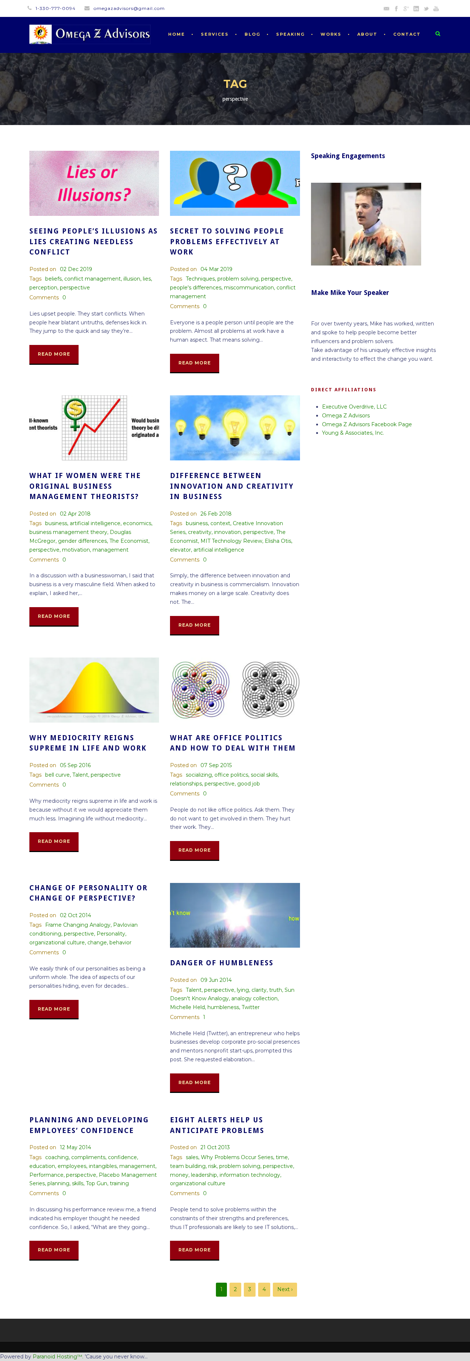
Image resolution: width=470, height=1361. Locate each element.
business (56, 523)
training (119, 1183)
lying (243, 990)
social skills (264, 775)
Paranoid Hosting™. (58, 1356)
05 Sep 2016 (75, 765)
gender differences (82, 541)
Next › (285, 1289)
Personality (111, 933)
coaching (57, 1157)
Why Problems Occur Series (237, 1157)
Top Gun (96, 1183)
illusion (131, 278)
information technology (250, 1175)
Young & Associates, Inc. (353, 433)
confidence (122, 1157)
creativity (200, 532)
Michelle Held (187, 1007)
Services (215, 34)
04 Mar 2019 (216, 269)
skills (77, 1183)
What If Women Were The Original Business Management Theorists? (85, 486)
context (220, 523)
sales (192, 1157)
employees (72, 1166)
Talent (80, 775)
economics (137, 523)
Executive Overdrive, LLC (354, 406)
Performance (46, 1175)
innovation (227, 532)
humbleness (223, 1007)
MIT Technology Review (231, 541)
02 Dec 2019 (76, 269)
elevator (180, 549)
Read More (54, 354)
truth (275, 990)
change (97, 942)
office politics (231, 775)
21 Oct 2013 (215, 1147)
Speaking (290, 34)
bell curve (57, 775)
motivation (76, 549)
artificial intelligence (95, 523)
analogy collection (254, 998)
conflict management (92, 278)
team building (188, 1166)
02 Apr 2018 (75, 513)
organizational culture (57, 942)
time (282, 1157)
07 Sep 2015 (216, 765)
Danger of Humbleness (222, 963)
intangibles (103, 1166)
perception (43, 287)
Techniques (200, 278)
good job (248, 783)
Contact (407, 34)
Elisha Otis (278, 541)
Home (176, 34)
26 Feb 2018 (216, 513)
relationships (186, 783)
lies (147, 278)
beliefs (53, 278)
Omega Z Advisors (346, 415)
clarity (259, 990)
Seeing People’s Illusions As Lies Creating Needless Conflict (93, 241)
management (111, 549)
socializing (199, 775)
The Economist (128, 541)
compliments (88, 1157)
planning (58, 1183)
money (179, 1175)
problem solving (237, 278)
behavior (120, 942)
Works (331, 34)
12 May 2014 (75, 1147)
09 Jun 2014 (216, 980)
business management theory (68, 532)
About (367, 34)
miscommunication (249, 287)
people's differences (195, 287)
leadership (204, 1175)
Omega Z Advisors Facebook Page (367, 424)
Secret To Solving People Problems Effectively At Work (227, 241)
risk (212, 1166)
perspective (75, 287)
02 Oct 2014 (75, 915)
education (42, 1166)
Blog (252, 34)
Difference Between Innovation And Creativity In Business (232, 486)
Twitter (251, 1007)
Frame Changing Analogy (78, 925)
